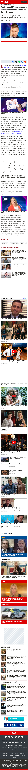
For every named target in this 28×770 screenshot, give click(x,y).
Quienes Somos (14, 753)
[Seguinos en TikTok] (16, 737)
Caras (15, 745)
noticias (14, 538)
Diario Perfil (5, 740)
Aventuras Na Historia (6, 747)
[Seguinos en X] (12, 737)
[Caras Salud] (14, 720)
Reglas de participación (19, 755)
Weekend (5, 742)
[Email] (25, 62)
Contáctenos (22, 753)
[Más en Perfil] (8, 534)
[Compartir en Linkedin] (22, 62)
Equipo (11, 755)
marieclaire (14, 560)
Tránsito (14, 757)
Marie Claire (18, 740)
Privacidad (5, 755)
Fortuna (24, 740)
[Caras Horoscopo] (14, 726)
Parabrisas (11, 742)
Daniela (22, 243)
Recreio (11, 750)
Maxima (16, 750)
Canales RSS (6, 753)
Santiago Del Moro (14, 243)
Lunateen (17, 742)
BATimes (23, 742)
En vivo (24, 1)
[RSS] (19, 737)
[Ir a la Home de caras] (6, 2)
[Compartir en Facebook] (13, 62)
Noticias (11, 740)
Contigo (20, 745)
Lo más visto (6, 647)
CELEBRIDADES (4, 4)
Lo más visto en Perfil (9, 682)
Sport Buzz (24, 747)
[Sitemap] (22, 737)
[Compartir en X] (16, 62)
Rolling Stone (17, 747)
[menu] (2, 2)
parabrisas (14, 605)
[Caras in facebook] (9, 737)
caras (14, 582)
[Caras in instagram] (6, 737)
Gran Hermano (5, 243)
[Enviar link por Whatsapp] (19, 62)
